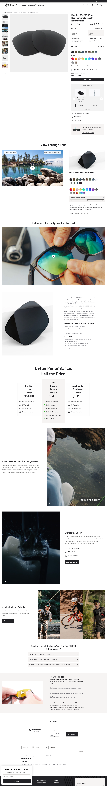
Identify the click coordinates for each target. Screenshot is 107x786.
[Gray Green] (79, 52)
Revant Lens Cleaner (94, 98)
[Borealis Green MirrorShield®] (80, 193)
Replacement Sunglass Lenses (11, 12)
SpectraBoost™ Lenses (41, 782)
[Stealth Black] (72, 52)
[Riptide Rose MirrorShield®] (83, 193)
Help (92, 1)
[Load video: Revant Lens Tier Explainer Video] (53, 256)
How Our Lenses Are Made (41, 784)
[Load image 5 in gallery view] (5, 44)
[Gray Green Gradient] (92, 52)
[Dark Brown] (76, 52)
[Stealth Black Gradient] (86, 52)
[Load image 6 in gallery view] (5, 51)
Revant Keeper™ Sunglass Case (80, 98)
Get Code (17, 781)
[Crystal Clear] (96, 179)
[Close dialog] (30, 767)
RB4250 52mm (35, 12)
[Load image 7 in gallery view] (5, 58)
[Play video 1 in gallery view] (5, 65)
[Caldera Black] (80, 183)
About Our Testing (71, 562)
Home (3, 12)
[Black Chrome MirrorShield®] (99, 58)
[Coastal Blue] (82, 52)
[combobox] (84, 5)
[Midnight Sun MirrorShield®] (72, 58)
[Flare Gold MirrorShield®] (82, 58)
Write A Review (71, 734)
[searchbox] (27, 747)
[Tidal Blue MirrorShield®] (92, 58)
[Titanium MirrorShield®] (72, 62)
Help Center (56, 782)
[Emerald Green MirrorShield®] (86, 58)
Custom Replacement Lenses (62, 705)
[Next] (101, 98)
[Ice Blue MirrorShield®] (89, 58)
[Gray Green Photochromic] (74, 183)
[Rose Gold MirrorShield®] (79, 58)
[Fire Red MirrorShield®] (76, 58)
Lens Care (56, 784)
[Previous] (73, 98)
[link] (97, 24)
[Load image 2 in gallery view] (5, 24)
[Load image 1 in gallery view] (5, 17)
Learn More (94, 69)
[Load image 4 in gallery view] (5, 37)
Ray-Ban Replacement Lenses (25, 12)
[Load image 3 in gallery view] (5, 30)
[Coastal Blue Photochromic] (77, 183)
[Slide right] (5, 73)
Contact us (99, 1)
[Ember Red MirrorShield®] (77, 193)
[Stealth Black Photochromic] (71, 183)
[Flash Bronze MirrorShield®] (76, 62)
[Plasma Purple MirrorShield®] (96, 58)
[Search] (92, 5)
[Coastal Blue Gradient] (96, 52)
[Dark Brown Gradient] (89, 52)
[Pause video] (49, 503)
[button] (23, 5)
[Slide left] (5, 12)
